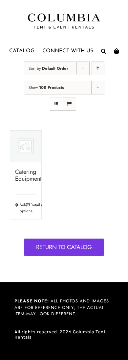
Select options (23, 208)
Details (33, 205)
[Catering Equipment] (25, 146)
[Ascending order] (98, 68)
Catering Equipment (28, 175)
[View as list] (69, 103)
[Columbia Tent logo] (64, 15)
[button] (103, 51)
